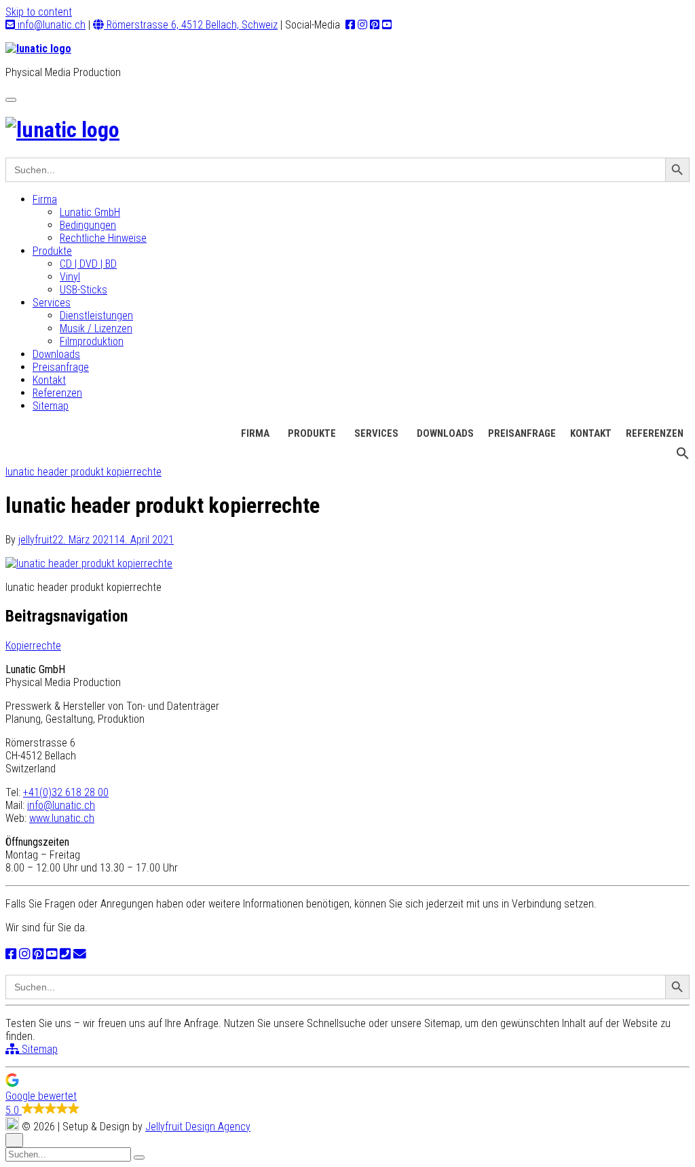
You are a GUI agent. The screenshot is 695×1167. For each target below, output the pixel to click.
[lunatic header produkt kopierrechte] (88, 563)
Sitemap (51, 405)
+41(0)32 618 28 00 (66, 792)
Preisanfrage (61, 367)
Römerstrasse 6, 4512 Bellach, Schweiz (191, 24)
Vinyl (70, 276)
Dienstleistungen (96, 315)
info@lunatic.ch (50, 24)
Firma (45, 199)
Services (52, 302)
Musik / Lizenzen (96, 328)
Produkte (52, 251)
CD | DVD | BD (88, 263)
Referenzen (57, 393)
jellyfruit (35, 539)
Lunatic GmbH (90, 212)
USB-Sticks (83, 289)
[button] (683, 456)
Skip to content (38, 11)
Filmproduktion (92, 341)
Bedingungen (88, 225)
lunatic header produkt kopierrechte (83, 471)
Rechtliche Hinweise (103, 238)
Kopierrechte (33, 645)
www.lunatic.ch (61, 818)
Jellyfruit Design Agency (197, 1126)
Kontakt (49, 380)
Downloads (56, 354)
